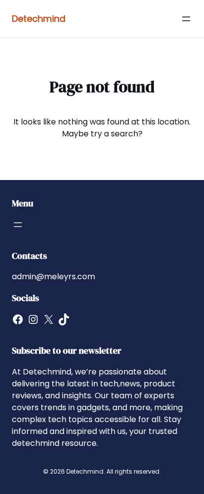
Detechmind (38, 18)
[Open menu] (186, 19)
